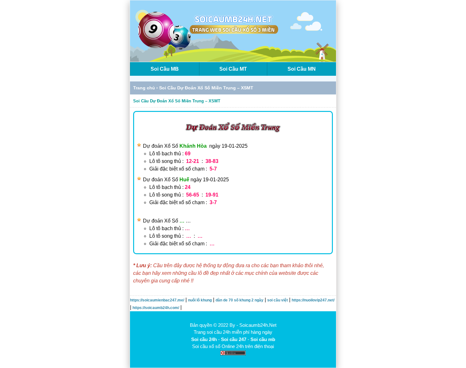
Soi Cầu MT (233, 69)
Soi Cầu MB (165, 69)
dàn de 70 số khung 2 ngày (239, 300)
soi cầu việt (277, 300)
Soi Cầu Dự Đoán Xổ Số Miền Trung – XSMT (176, 101)
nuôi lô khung (200, 300)
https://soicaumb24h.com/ (156, 308)
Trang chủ (144, 87)
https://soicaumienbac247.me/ (157, 300)
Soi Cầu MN (302, 69)
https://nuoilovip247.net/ (313, 300)
